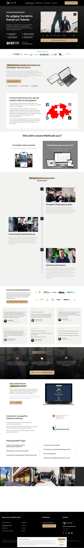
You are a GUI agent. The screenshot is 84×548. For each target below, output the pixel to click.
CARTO (82, 511)
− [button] (1, 489)
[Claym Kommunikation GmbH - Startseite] (11, 3)
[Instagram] (66, 533)
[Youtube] (69, 533)
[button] (42, 499)
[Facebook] (64, 533)
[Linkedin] (72, 533)
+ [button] (1, 487)
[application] (42, 499)
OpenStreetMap (75, 511)
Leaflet (71, 511)
